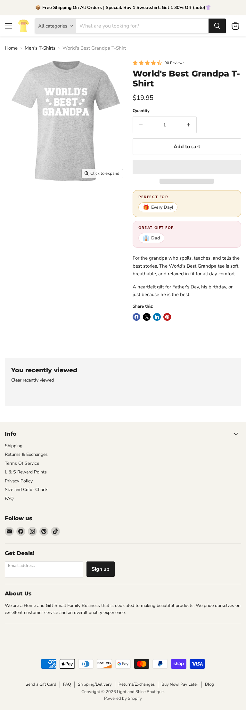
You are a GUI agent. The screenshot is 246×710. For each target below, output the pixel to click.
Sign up (101, 569)
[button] (187, 167)
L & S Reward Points (26, 472)
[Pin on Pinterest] (167, 317)
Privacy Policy (19, 481)
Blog (209, 684)
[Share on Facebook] (136, 317)
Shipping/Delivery (95, 684)
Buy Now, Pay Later (179, 684)
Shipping (13, 446)
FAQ (9, 499)
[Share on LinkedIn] (157, 317)
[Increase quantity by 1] (188, 125)
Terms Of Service (22, 463)
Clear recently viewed (32, 380)
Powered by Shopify (123, 698)
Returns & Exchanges (26, 454)
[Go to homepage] (23, 26)
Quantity (141, 111)
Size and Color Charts (26, 490)
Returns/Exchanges (137, 684)
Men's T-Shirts (40, 48)
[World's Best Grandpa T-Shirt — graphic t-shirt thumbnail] (14, 198)
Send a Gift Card (41, 684)
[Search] (217, 26)
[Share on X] (147, 317)
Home (11, 48)
